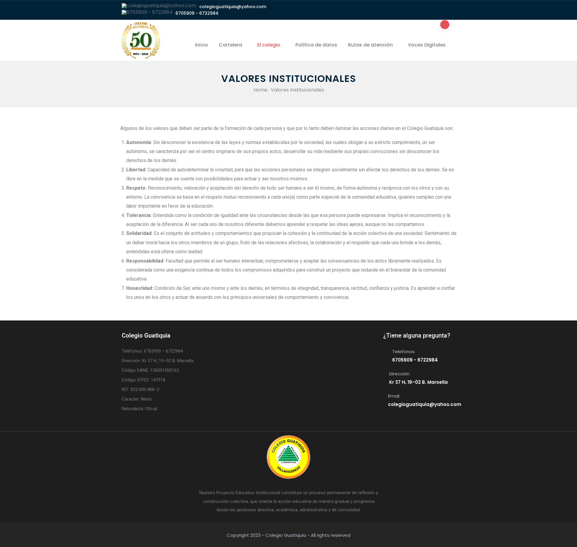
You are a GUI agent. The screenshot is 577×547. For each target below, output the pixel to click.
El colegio (268, 44)
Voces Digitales (427, 44)
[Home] (141, 40)
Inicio (201, 44)
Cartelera (230, 44)
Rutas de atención (370, 44)
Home (260, 89)
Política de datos (316, 44)
